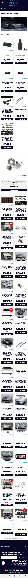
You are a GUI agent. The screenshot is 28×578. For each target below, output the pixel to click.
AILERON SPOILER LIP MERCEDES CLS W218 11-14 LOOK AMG (7, 295)
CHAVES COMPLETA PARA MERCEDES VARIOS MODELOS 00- (20, 54)
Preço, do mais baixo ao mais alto (7, 34)
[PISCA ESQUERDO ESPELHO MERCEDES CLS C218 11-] (21, 73)
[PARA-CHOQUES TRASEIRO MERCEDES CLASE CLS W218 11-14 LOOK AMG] (7, 457)
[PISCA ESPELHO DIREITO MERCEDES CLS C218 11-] (7, 73)
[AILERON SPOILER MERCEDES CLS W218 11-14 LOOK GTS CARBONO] (7, 372)
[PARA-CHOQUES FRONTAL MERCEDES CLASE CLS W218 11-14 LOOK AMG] (7, 515)
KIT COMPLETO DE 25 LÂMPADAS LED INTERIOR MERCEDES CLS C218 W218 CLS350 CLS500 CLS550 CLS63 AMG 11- (20, 211)
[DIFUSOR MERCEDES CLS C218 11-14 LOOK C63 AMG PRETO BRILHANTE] (7, 400)
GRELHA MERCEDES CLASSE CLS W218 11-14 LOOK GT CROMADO (20, 410)
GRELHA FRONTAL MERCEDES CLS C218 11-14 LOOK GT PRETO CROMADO (7, 354)
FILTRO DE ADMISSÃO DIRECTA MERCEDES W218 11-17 (7, 209)
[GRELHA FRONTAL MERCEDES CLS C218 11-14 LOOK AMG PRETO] (7, 228)
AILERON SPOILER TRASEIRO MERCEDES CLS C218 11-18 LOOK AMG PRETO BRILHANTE (20, 268)
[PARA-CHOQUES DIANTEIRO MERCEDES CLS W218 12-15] (21, 515)
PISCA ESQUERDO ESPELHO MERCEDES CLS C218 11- (20, 82)
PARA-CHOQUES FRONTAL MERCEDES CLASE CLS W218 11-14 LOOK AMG (7, 524)
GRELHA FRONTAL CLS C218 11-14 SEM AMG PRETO (7, 267)
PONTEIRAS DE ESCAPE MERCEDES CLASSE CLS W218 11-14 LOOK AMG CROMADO (7, 438)
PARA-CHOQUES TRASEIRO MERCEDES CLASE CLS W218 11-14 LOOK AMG (7, 466)
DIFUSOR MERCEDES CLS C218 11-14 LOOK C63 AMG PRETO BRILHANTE (7, 410)
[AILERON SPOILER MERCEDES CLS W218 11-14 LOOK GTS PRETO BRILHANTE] (7, 314)
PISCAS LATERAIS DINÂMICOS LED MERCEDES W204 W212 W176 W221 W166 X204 (7, 111)
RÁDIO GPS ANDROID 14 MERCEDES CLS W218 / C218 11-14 (20, 466)
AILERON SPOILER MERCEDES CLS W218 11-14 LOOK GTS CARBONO (7, 382)
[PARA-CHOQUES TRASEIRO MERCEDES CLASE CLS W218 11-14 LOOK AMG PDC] (21, 429)
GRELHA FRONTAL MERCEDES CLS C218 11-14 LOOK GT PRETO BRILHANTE (20, 324)
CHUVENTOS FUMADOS (20, 109)
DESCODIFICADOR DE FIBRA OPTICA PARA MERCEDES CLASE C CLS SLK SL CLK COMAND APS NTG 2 (20, 297)
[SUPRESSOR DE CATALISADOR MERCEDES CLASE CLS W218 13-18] (21, 485)
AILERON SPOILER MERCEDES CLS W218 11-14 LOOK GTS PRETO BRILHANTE (7, 324)
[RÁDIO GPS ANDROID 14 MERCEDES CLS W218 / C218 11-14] (21, 457)
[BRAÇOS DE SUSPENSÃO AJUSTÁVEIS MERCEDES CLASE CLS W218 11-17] (21, 344)
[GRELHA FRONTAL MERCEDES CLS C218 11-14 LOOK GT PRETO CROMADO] (7, 344)
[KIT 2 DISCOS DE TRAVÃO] (21, 228)
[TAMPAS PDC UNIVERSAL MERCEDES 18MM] (7, 45)
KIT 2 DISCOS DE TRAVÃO (21, 237)
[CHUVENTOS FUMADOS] (21, 101)
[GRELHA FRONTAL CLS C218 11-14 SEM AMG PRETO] (7, 258)
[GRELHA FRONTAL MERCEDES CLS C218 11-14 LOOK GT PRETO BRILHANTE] (21, 314)
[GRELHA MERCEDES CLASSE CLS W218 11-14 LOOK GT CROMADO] (21, 400)
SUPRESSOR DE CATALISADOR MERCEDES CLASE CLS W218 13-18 (21, 495)
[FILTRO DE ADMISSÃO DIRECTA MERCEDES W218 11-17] (7, 200)
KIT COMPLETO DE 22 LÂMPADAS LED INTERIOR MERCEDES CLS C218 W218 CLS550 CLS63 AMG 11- (7, 139)
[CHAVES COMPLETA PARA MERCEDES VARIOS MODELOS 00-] (21, 45)
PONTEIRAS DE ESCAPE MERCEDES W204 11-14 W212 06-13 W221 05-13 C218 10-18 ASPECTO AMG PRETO (20, 383)
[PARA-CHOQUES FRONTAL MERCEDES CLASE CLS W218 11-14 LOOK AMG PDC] (7, 485)
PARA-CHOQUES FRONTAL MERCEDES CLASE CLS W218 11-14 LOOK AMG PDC (7, 495)
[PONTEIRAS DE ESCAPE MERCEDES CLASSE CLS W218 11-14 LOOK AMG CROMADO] (7, 429)
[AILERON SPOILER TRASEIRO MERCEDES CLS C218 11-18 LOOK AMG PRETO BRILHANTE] (21, 258)
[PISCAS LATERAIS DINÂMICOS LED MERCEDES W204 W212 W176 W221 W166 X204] (7, 101)
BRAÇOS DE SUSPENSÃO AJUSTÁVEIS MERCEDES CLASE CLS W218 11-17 (20, 354)
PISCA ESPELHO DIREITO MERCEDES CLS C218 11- (7, 82)
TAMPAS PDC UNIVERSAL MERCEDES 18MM (7, 54)
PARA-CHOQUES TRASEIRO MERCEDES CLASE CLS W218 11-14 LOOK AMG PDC (21, 438)
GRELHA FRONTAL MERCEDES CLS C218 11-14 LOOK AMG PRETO (7, 237)
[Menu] (2, 3)
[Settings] (25, 3)
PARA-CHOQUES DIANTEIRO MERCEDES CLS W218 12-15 (21, 524)
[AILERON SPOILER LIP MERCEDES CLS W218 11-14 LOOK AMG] (7, 286)
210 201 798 (20, 564)
